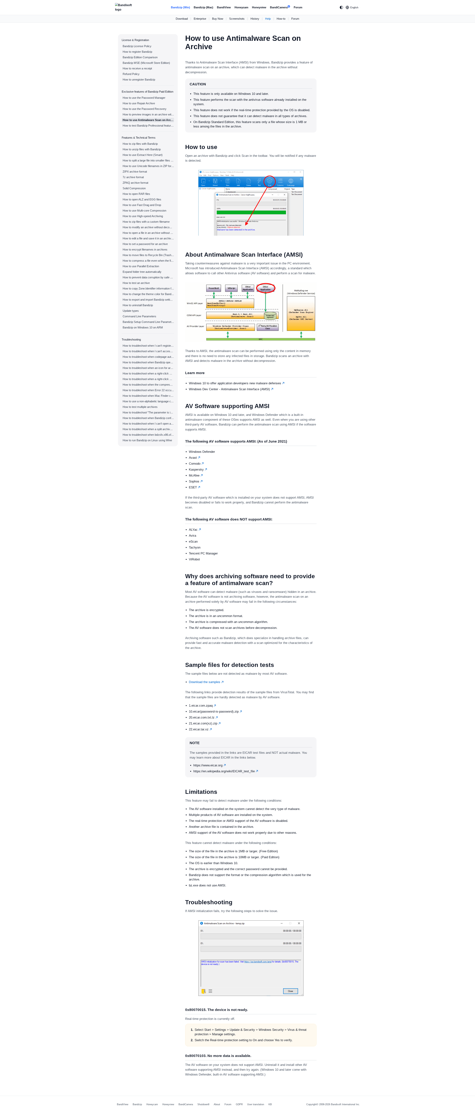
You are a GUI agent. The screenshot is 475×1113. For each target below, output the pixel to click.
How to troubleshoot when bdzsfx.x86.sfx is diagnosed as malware (148, 434)
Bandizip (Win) (180, 7)
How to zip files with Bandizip (140, 143)
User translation (255, 1104)
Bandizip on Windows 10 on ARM (143, 327)
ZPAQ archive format (135, 182)
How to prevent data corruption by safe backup (148, 277)
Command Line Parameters (139, 316)
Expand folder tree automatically (142, 271)
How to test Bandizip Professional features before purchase (148, 125)
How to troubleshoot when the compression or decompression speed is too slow (148, 384)
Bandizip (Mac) (203, 7)
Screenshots (237, 18)
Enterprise (200, 18)
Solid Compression (134, 188)
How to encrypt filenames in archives (145, 249)
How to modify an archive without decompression (148, 227)
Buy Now (217, 18)
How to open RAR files (136, 193)
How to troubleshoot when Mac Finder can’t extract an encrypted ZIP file (148, 395)
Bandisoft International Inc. (345, 1104)
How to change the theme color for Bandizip (148, 294)
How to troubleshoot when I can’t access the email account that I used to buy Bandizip (148, 351)
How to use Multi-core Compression (144, 210)
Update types (131, 310)
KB (270, 1104)
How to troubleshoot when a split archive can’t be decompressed (148, 429)
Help (268, 18)
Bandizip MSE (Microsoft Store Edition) (146, 62)
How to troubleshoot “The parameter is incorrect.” (148, 412)
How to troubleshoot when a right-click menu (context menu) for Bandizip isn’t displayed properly (148, 379)
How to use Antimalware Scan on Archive (148, 120)
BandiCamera (279, 7)
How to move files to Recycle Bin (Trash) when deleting (148, 255)
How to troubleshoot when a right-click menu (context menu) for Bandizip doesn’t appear (148, 373)
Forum (298, 7)
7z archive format (133, 177)
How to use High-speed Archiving (143, 216)
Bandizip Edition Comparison (140, 57)
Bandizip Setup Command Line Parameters (148, 321)
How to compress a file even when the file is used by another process (148, 260)
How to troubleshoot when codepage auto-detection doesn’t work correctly (148, 356)
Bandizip (137, 1104)
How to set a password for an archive (145, 243)
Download (182, 18)
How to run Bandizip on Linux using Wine (147, 440)
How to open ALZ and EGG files (142, 199)
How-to (281, 18)
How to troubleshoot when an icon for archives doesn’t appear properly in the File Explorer (148, 367)
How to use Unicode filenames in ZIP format (148, 166)
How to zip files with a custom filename (146, 221)
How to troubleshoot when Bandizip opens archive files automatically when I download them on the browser (148, 362)
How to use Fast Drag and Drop (142, 205)
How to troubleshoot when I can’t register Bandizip (148, 345)
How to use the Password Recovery (144, 108)
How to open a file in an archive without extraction (148, 232)
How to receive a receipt (137, 68)
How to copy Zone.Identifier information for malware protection (148, 288)
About (217, 1104)
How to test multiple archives (140, 406)
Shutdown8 (203, 1104)
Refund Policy (131, 74)
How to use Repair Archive (139, 103)
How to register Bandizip (137, 51)
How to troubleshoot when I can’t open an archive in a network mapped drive (148, 423)
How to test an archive (136, 282)
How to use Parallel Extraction (141, 266)
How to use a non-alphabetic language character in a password (148, 401)
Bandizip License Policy (137, 46)
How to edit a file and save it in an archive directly (148, 238)
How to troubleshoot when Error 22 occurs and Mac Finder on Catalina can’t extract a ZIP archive (148, 390)
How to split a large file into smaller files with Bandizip (148, 160)
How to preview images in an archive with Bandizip (148, 114)
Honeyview (259, 7)
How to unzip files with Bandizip (142, 149)
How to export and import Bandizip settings (148, 299)
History (254, 18)
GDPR (239, 1104)
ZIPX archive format (135, 171)
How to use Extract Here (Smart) (143, 154)
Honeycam (241, 7)
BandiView (224, 7)
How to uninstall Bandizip (138, 305)
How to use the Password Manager (144, 97)
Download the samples (205, 682)
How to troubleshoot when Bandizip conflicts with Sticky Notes (148, 418)
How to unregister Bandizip (139, 79)
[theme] (341, 7)
